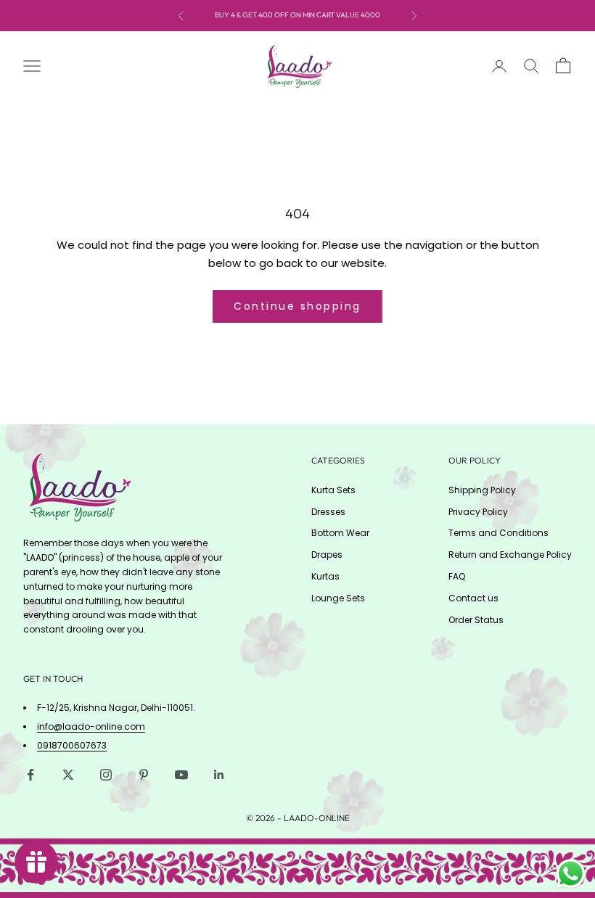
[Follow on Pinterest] (143, 774)
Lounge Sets (338, 598)
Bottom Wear (340, 533)
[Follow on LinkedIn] (219, 774)
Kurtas (325, 576)
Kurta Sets (333, 490)
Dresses (328, 512)
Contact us (473, 598)
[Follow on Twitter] (68, 774)
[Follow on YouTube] (181, 774)
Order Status (476, 620)
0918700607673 (72, 745)
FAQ (456, 576)
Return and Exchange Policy (510, 554)
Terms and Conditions (498, 533)
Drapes (326, 554)
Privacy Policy (478, 512)
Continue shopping (297, 306)
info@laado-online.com (91, 726)
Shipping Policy (482, 490)
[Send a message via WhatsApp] (571, 874)
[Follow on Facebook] (30, 774)
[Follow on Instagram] (106, 774)
